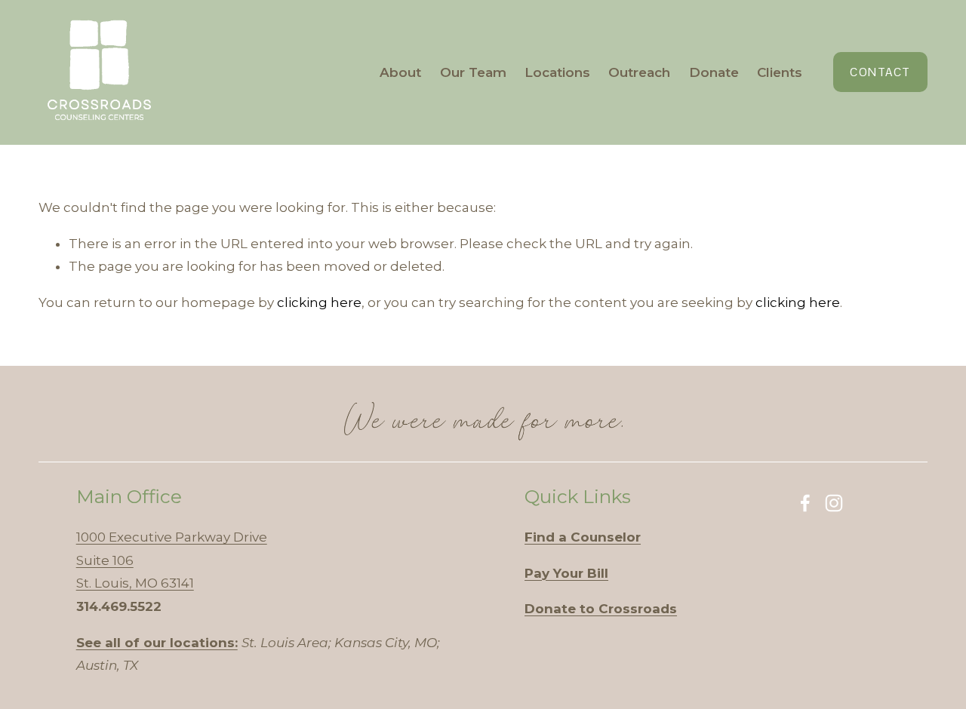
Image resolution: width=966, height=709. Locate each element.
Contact (880, 72)
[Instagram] (834, 503)
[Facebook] (805, 503)
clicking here (319, 302)
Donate (714, 72)
